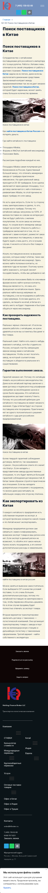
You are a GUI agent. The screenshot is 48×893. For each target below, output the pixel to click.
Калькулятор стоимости (10, 744)
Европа (28, 753)
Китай (28, 738)
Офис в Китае (10, 798)
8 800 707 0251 (10, 835)
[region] (24, 880)
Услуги (7, 773)
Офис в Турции (11, 809)
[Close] (46, 869)
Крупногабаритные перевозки (12, 764)
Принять (7, 888)
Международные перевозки (11, 751)
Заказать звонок (11, 838)
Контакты (8, 820)
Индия (28, 748)
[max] (29, 12)
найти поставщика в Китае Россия (23, 131)
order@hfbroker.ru (11, 826)
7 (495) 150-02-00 (24, 5)
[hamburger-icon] (42, 6)
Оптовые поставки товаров (12, 786)
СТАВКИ (8, 738)
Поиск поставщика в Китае (25, 87)
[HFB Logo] (14, 693)
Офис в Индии (10, 803)
